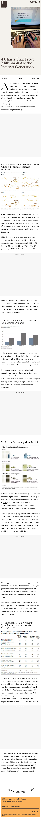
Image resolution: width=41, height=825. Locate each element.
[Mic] (4, 4)
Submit (35, 812)
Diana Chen (6, 78)
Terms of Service (27, 814)
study (5, 502)
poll (4, 214)
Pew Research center (30, 83)
